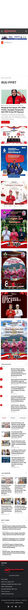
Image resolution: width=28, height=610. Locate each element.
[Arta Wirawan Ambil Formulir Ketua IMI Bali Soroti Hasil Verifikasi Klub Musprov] (6, 452)
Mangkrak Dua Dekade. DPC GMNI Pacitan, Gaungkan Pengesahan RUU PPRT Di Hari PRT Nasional (13, 110)
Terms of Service (5, 591)
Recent (4, 418)
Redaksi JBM (5, 105)
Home (3, 78)
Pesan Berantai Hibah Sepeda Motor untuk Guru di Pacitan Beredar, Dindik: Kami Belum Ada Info (20, 488)
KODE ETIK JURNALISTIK (7, 581)
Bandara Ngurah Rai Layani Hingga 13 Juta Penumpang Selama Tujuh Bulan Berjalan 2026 (7, 509)
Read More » (5, 122)
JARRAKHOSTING (19, 602)
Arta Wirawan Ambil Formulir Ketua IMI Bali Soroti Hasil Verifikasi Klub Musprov (18, 452)
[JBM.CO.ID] (10, 31)
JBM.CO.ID (24, 600)
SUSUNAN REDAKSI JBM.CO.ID (9, 589)
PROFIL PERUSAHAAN (6, 586)
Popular (13, 418)
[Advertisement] (14, 14)
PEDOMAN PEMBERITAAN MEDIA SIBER (11, 584)
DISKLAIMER (4, 579)
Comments (23, 418)
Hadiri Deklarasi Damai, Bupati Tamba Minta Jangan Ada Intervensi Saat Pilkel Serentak (19, 381)
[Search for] (26, 32)
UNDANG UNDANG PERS (7, 593)
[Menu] (2, 32)
